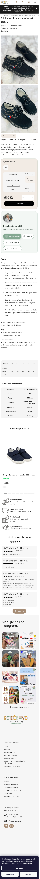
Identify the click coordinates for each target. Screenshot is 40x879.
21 (4, 487)
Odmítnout (10, 874)
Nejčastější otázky (10, 755)
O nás (6, 747)
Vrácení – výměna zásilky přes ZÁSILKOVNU (14, 762)
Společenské (30, 403)
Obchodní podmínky (11, 787)
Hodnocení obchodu (19, 537)
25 (6, 167)
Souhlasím (28, 874)
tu (31, 863)
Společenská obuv (30, 389)
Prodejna (7, 749)
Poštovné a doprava (11, 785)
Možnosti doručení (13, 186)
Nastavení (19, 868)
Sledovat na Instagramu (20, 707)
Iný (7, 31)
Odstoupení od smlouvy (12, 766)
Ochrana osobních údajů (12, 790)
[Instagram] (11, 826)
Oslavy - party (28, 401)
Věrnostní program (10, 758)
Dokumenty (8, 793)
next (36, 449)
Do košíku (19, 204)
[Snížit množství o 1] (23, 197)
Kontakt (6, 782)
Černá (30, 394)
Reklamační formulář (11, 796)
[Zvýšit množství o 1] (32, 197)
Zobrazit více (19, 611)
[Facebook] (6, 826)
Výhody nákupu (9, 752)
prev (2, 449)
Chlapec (30, 398)
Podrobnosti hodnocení (9, 28)
